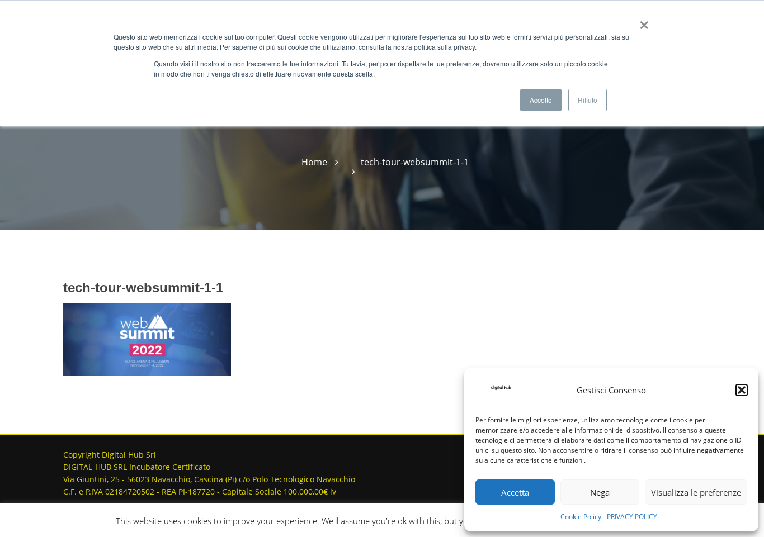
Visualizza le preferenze (696, 492)
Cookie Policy (580, 516)
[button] (741, 390)
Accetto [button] (541, 99)
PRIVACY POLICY (632, 516)
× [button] (642, 21)
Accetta (515, 492)
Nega (600, 492)
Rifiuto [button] (587, 99)
